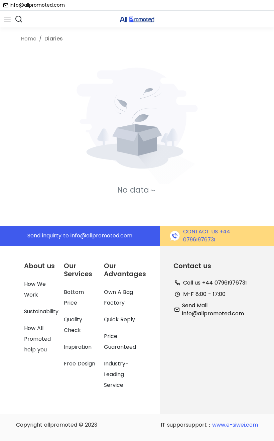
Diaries (53, 38)
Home (28, 38)
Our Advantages (125, 270)
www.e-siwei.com (235, 425)
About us (39, 266)
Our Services (78, 270)
